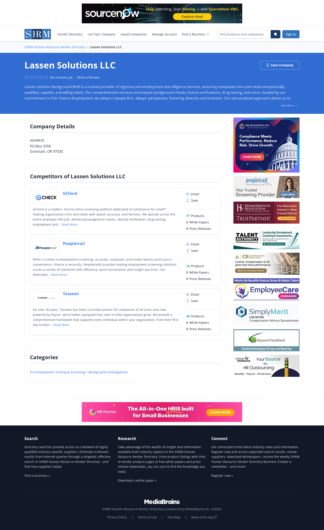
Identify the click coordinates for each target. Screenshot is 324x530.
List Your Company (101, 34)
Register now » (222, 475)
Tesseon (71, 293)
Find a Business (193, 34)
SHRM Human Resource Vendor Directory (54, 47)
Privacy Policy (117, 517)
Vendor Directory (69, 34)
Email (195, 194)
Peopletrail (74, 243)
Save (194, 200)
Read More (69, 224)
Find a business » (37, 475)
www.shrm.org (202, 517)
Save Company (282, 65)
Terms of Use (147, 517)
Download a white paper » (137, 480)
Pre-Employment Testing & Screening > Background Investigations (79, 372)
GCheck (70, 193)
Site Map (174, 517)
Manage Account (164, 34)
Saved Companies (134, 34)
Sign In (291, 34)
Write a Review (88, 77)
